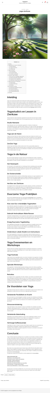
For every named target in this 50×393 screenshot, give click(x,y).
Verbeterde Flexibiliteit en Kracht (15, 87)
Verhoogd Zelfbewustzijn (14, 91)
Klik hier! (17, 351)
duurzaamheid (30, 197)
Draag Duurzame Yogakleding (15, 78)
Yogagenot (25, 1)
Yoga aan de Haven (13, 67)
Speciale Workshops (13, 83)
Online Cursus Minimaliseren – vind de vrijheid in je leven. (17, 365)
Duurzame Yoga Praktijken (13, 75)
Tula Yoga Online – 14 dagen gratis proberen (15, 364)
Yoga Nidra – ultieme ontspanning (13, 360)
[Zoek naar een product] (2, 2)
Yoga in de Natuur (11, 70)
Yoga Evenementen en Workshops (14, 81)
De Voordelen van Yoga (12, 86)
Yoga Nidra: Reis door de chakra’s (13, 361)
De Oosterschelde (13, 72)
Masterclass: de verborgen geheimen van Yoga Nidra (17, 362)
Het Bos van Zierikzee (13, 73)
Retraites (11, 85)
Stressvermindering (13, 88)
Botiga (20, 390)
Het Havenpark (12, 71)
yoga (6, 374)
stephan (27, 9)
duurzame (32, 107)
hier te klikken (35, 353)
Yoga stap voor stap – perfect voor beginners (15, 359)
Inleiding (9, 63)
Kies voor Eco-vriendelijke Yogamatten (16, 76)
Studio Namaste (12, 66)
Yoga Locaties (11, 374)
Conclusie (10, 92)
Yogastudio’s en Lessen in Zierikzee (14, 65)
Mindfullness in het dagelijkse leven (13, 357)
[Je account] (42, 2)
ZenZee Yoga (12, 68)
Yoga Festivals (12, 82)
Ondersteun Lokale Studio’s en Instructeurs (17, 80)
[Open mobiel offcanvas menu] (47, 2)
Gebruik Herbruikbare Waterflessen (16, 77)
